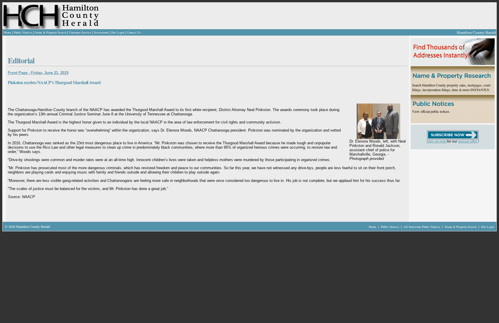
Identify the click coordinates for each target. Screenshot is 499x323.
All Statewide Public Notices (422, 227)
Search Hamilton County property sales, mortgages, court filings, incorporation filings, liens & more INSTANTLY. (451, 87)
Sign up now (437, 141)
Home (7, 32)
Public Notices (23, 32)
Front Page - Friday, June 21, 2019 (38, 73)
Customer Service (80, 32)
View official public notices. (431, 111)
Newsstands (101, 32)
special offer (468, 141)
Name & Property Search (50, 32)
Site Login (117, 32)
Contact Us (134, 32)
